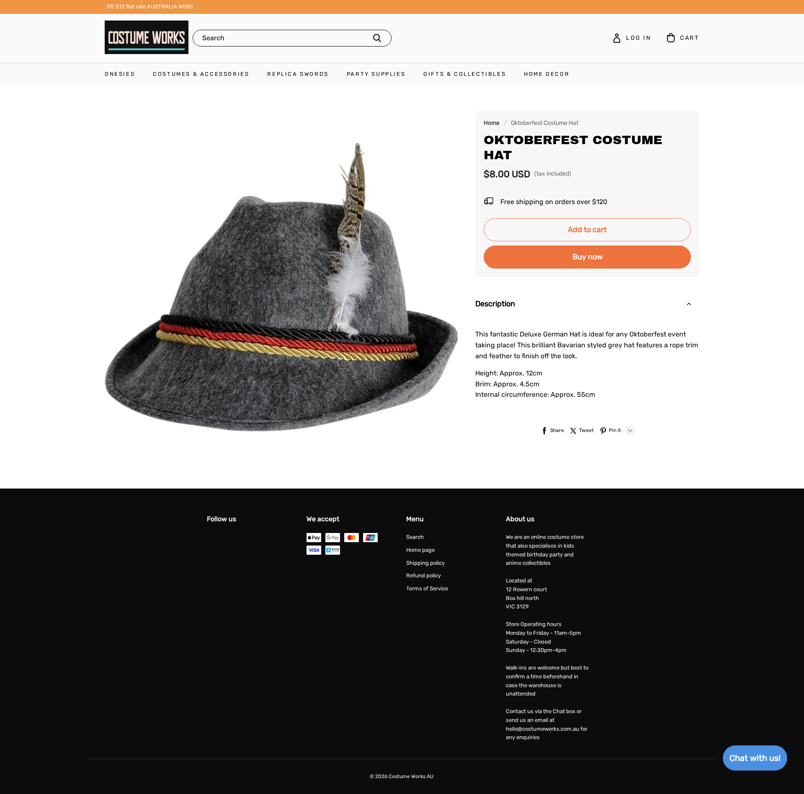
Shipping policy (425, 563)
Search (415, 537)
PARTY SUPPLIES (376, 74)
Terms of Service (427, 588)
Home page (420, 550)
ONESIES (120, 74)
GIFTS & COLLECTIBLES (464, 74)
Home (492, 123)
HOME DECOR (547, 74)
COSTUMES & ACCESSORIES (201, 74)
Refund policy (423, 575)
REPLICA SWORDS (297, 74)
